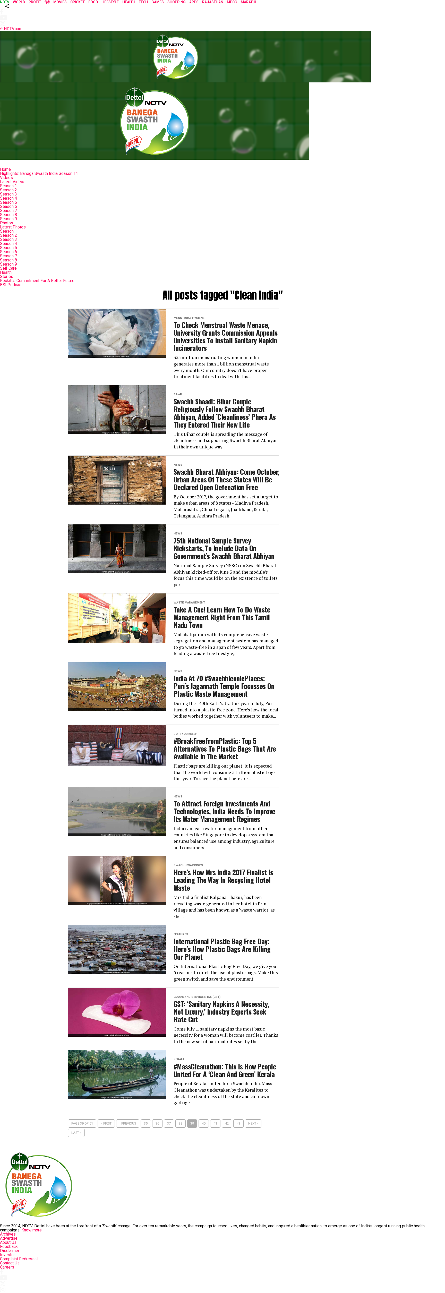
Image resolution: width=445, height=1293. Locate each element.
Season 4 (8, 198)
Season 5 (8, 202)
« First (106, 1123)
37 (169, 1123)
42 (227, 1123)
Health (6, 272)
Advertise (9, 1238)
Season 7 (8, 210)
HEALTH (128, 2)
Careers (7, 1267)
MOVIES (60, 2)
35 (146, 1123)
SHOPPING (176, 2)
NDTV (4, 2)
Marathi (248, 2)
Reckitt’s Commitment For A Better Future (37, 280)
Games (157, 2)
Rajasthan (212, 2)
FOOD (93, 2)
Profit (35, 2)
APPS (194, 2)
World (19, 2)
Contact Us (10, 1263)
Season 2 (8, 190)
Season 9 (8, 218)
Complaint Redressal (19, 1258)
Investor (7, 1254)
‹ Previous (127, 1123)
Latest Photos (13, 227)
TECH (143, 2)
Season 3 (8, 194)
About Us (8, 1242)
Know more (31, 1230)
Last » (76, 1133)
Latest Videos (12, 181)
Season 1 (8, 185)
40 (204, 1123)
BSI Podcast (11, 284)
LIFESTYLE (110, 2)
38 (180, 1123)
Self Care (8, 268)
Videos (6, 177)
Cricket (77, 2)
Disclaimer (9, 1250)
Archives (8, 1234)
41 (215, 1123)
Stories (6, 276)
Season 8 (8, 214)
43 (238, 1123)
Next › (253, 1123)
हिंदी (47, 2)
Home (5, 169)
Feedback (9, 1246)
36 (157, 1123)
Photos (6, 222)
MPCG (232, 2)
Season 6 (8, 206)
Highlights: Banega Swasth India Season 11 (39, 173)
